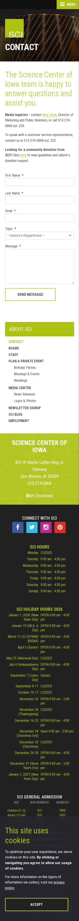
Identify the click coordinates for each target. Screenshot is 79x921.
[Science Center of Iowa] (14, 28)
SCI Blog (15, 414)
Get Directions (41, 495)
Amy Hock (49, 115)
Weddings (20, 380)
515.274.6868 (39, 483)
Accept (36, 904)
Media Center (20, 388)
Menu (70, 4)
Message (13, 246)
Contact (16, 342)
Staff (13, 355)
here (23, 155)
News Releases (24, 394)
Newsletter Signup (25, 408)
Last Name (14, 193)
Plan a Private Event (26, 361)
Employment (19, 421)
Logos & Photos (25, 401)
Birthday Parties (25, 368)
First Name (14, 175)
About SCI (20, 329)
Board (14, 348)
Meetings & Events (27, 374)
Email (10, 211)
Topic (10, 229)
